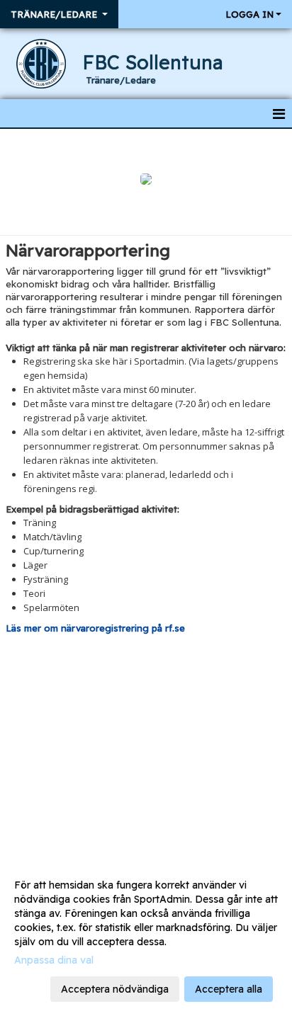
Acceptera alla (228, 989)
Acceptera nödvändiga (115, 989)
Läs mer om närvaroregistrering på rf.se (95, 628)
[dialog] (146, 936)
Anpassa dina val (54, 960)
